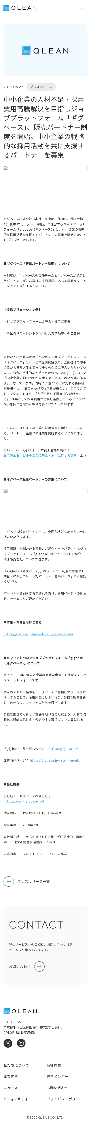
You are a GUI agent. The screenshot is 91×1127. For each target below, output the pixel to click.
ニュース (11, 1087)
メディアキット (16, 1098)
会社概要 (54, 1065)
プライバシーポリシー (65, 1098)
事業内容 (11, 1076)
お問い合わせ (57, 1087)
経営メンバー (57, 1076)
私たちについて (16, 1065)
